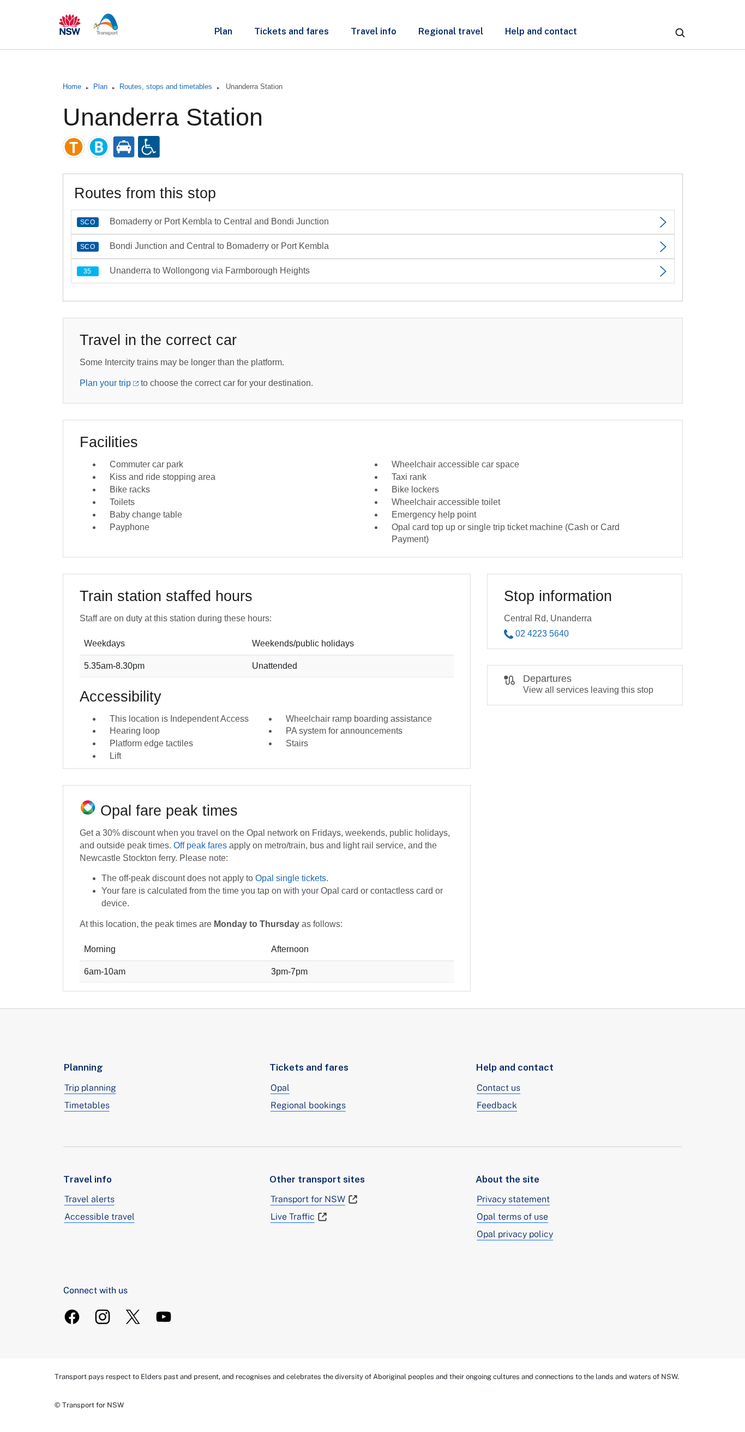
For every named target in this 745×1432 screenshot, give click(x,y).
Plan (223, 31)
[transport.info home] (89, 24)
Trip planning (90, 1088)
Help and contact (541, 31)
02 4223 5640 (542, 633)
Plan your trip (105, 383)
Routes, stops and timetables (165, 86)
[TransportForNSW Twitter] (133, 1317)
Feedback (497, 1105)
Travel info (373, 31)
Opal (280, 1088)
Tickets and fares (291, 31)
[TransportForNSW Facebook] (72, 1317)
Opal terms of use (512, 1216)
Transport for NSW (308, 1199)
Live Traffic (293, 1216)
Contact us (498, 1088)
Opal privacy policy (515, 1234)
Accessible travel (99, 1216)
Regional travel (450, 31)
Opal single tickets (290, 878)
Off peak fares (200, 845)
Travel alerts (89, 1199)
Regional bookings (308, 1105)
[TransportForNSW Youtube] (164, 1317)
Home (72, 86)
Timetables (87, 1105)
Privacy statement (513, 1199)
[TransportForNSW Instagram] (102, 1317)
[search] (680, 32)
